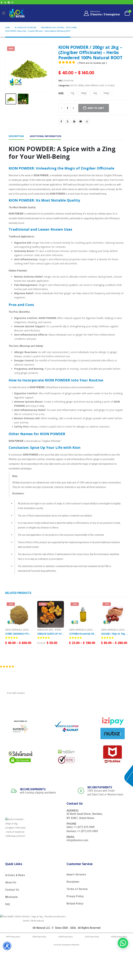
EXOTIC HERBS (77, 85)
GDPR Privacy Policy (65, 937)
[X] (5, 2)
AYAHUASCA (62, 629)
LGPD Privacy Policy (92, 937)
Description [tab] (16, 136)
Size (60, 93)
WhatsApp (87, 121)
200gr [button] (84, 93)
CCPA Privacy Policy (39, 937)
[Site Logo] (17, 13)
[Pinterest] (9, 2)
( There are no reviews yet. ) (92, 62)
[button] (9, 68)
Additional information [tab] (45, 136)
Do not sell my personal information (66, 945)
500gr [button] (106, 93)
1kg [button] (72, 93)
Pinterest (74, 121)
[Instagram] (12, 2)
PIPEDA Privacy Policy (119, 937)
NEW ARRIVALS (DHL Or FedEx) (100, 85)
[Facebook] (1, 2)
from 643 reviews (16, 693)
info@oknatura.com (77, 840)
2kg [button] (95, 93)
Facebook (61, 121)
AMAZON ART (45, 629)
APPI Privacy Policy (13, 937)
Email (80, 121)
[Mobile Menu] (4, 13)
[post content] (18, 614)
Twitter (67, 121)
